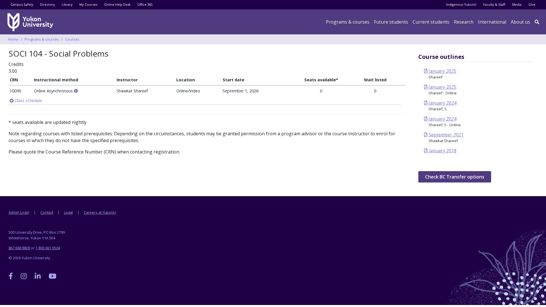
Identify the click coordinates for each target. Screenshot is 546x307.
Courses (72, 39)
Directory (47, 4)
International (492, 22)
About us (520, 22)
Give (531, 4)
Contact (46, 212)
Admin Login (19, 212)
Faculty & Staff (494, 4)
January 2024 (442, 103)
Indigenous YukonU (461, 4)
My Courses (88, 4)
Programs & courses (347, 22)
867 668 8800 (19, 247)
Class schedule (28, 100)
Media (517, 4)
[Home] (31, 22)
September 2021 (446, 135)
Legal (68, 212)
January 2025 (442, 71)
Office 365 (144, 4)
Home (13, 39)
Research (463, 22)
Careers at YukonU (100, 212)
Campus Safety (22, 4)
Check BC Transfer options (454, 177)
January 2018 (442, 151)
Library (67, 4)
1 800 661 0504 (48, 247)
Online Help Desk (117, 4)
